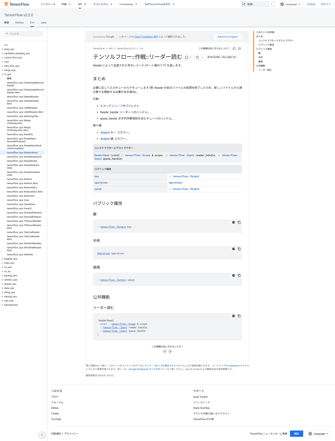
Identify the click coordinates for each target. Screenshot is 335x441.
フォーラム (57, 402)
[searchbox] (23, 34)
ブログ (54, 396)
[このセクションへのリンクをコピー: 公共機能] (113, 297)
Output (105, 132)
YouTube (56, 419)
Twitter (55, 413)
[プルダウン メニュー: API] (86, 4)
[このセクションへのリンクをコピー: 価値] (103, 267)
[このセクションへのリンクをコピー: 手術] (103, 241)
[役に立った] (234, 48)
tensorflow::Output (186, 176)
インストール (48, 4)
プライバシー (71, 433)
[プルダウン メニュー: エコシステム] (112, 4)
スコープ (116, 106)
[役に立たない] (239, 48)
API (80, 4)
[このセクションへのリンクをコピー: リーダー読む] (117, 308)
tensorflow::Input (181, 155)
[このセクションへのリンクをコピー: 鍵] (99, 214)
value (98, 189)
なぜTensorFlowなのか (157, 4)
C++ (32, 22)
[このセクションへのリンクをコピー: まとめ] (109, 79)
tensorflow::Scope (137, 155)
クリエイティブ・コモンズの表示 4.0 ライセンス (160, 365)
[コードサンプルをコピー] (239, 222)
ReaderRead (101, 155)
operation (101, 182)
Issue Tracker (200, 396)
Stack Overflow (201, 408)
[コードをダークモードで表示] (233, 222)
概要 (6, 22)
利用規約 (56, 433)
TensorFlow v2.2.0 (18, 15)
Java (43, 22)
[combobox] (257, 4)
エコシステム (100, 4)
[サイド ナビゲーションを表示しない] (42, 434)
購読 (296, 433)
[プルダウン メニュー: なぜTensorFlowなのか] (174, 4)
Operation (175, 182)
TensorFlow (99, 48)
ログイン (326, 4)
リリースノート (201, 402)
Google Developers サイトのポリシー (148, 369)
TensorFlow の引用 (203, 419)
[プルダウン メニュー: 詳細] (70, 4)
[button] (23, 49)
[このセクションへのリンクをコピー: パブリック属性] (125, 204)
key (96, 176)
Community (126, 4)
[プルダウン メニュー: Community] (137, 4)
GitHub (311, 4)
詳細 (64, 4)
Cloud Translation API (146, 36)
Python (19, 22)
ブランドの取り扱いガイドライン (211, 413)
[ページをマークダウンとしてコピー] (197, 57)
